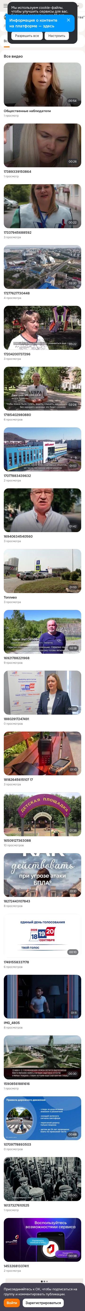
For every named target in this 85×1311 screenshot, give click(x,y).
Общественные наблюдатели (27, 111)
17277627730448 (17, 293)
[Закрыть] (68, 20)
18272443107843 (17, 901)
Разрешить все (27, 36)
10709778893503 (17, 1144)
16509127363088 (17, 840)
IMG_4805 (12, 1023)
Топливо (10, 597)
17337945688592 (17, 232)
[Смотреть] (42, 85)
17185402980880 (17, 415)
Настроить (56, 36)
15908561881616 (17, 1084)
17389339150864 (17, 171)
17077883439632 (17, 476)
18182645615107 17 (18, 779)
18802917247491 (16, 719)
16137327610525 (16, 1205)
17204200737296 (17, 354)
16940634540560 (18, 536)
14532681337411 (16, 1266)
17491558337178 (16, 962)
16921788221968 (17, 658)
